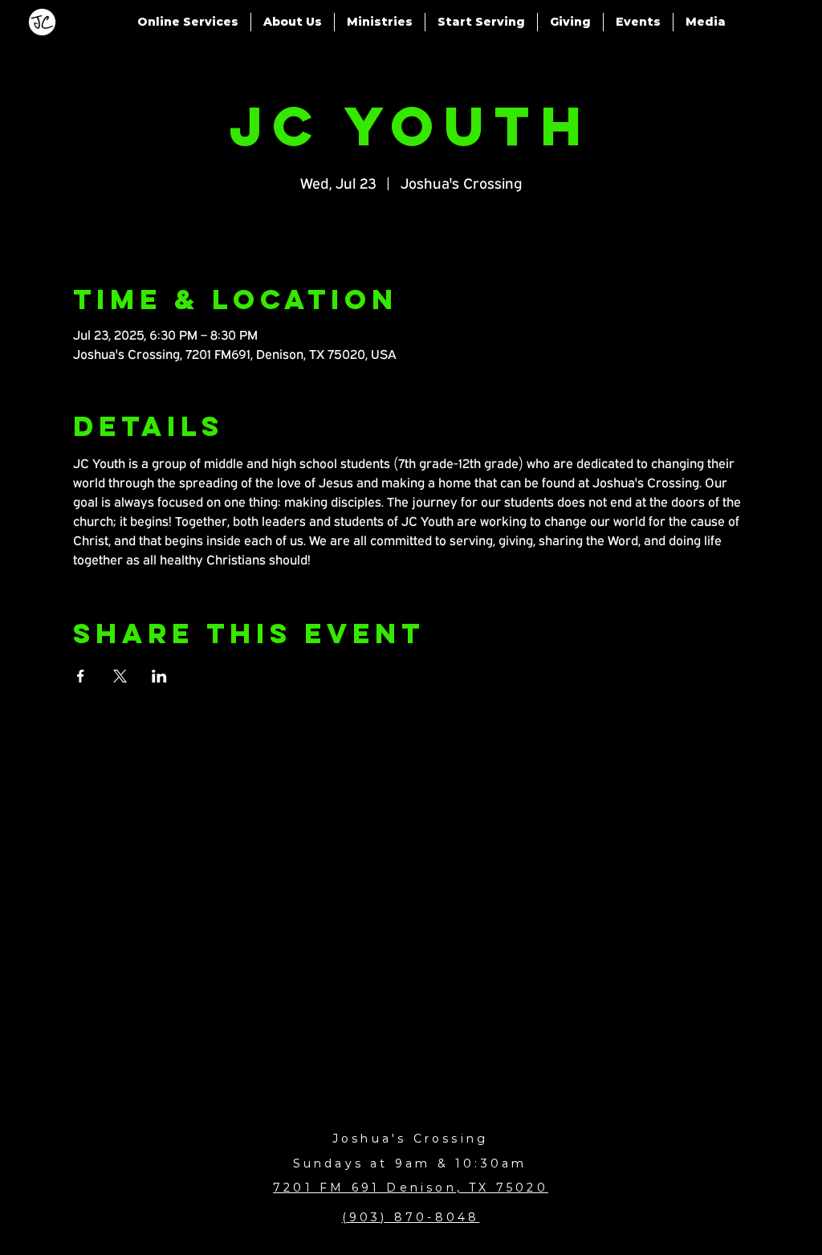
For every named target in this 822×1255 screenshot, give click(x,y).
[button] (187, 22)
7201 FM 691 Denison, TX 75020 (410, 1187)
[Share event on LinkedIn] (159, 676)
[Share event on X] (120, 676)
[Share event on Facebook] (80, 676)
